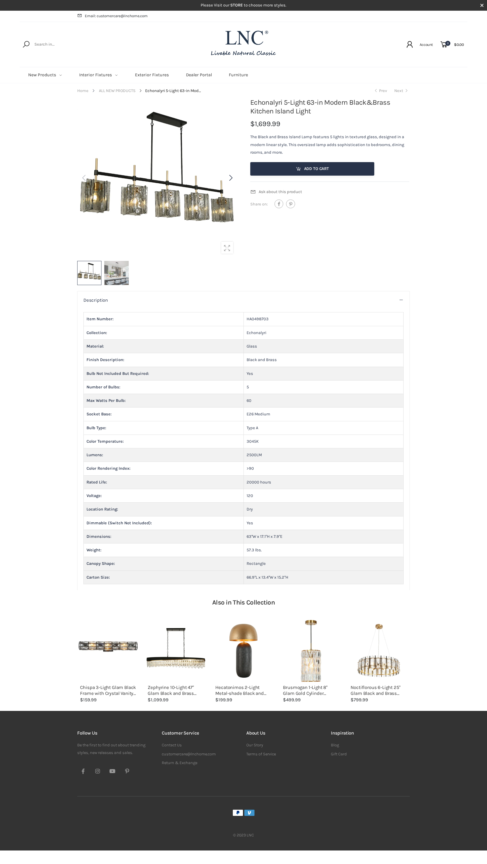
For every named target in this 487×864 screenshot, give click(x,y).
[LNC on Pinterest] (127, 772)
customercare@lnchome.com (189, 754)
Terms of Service (261, 754)
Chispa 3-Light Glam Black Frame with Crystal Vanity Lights (108, 693)
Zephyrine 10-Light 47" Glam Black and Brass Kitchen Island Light (171, 693)
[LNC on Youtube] (112, 772)
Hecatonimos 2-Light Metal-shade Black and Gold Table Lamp (239, 693)
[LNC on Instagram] (98, 772)
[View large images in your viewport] (227, 248)
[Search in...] (27, 44)
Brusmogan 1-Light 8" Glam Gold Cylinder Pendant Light (305, 693)
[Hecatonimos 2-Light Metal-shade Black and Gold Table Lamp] (243, 651)
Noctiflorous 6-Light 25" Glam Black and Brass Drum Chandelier (375, 693)
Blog (335, 745)
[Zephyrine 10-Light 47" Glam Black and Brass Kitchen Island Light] (176, 651)
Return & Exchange (179, 762)
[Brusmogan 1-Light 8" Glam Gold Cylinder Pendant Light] (311, 651)
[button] (230, 178)
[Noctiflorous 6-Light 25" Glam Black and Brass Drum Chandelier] (379, 651)
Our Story (254, 745)
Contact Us (172, 745)
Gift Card (339, 754)
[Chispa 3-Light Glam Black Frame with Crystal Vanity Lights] (108, 651)
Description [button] (95, 300)
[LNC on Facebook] (83, 772)
